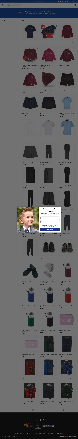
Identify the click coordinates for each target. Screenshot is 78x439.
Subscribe (50, 229)
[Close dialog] (60, 208)
